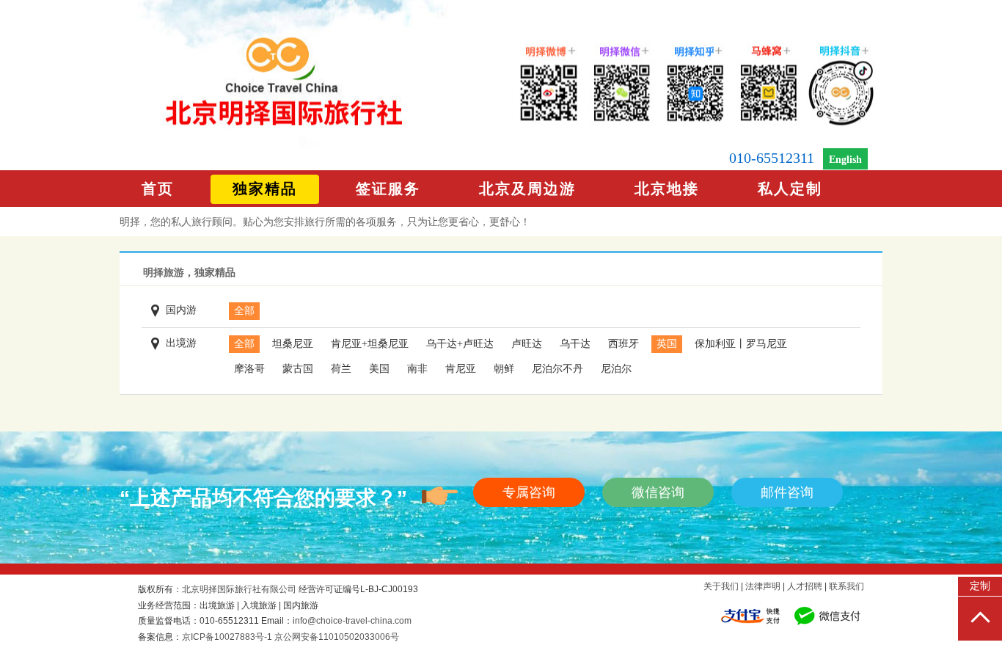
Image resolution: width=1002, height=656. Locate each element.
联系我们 (846, 586)
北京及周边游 (527, 189)
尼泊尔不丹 (557, 368)
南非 (417, 368)
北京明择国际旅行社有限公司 (239, 589)
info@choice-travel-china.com (352, 621)
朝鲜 (504, 368)
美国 (379, 368)
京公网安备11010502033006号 (336, 637)
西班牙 (623, 343)
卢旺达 (526, 343)
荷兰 (341, 368)
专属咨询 (528, 492)
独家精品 (265, 189)
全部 (244, 310)
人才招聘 (804, 586)
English (845, 159)
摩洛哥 (249, 368)
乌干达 (575, 343)
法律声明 (762, 586)
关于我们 (721, 586)
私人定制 (790, 189)
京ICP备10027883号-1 (227, 637)
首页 (158, 189)
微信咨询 (658, 492)
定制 (980, 585)
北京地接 (667, 189)
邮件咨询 (787, 492)
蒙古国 (297, 368)
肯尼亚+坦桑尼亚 (370, 343)
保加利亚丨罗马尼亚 (741, 343)
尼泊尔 (616, 368)
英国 (667, 343)
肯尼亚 (460, 368)
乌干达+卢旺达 (460, 343)
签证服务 (388, 189)
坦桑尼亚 (292, 343)
